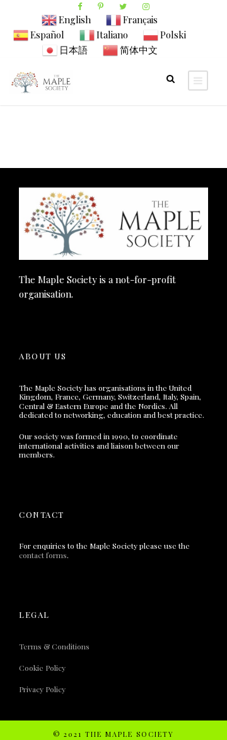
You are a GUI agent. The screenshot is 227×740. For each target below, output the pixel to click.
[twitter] (123, 6)
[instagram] (146, 6)
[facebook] (80, 6)
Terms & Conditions (54, 646)
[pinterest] (100, 6)
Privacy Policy (42, 689)
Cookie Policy (42, 668)
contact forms (43, 555)
